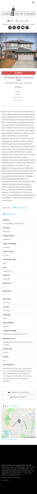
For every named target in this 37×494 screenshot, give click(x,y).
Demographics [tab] (10, 214)
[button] (2, 50)
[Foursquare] (27, 27)
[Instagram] (14, 27)
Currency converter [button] (19, 393)
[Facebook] (10, 27)
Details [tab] (7, 208)
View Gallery (19, 36)
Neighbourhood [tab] (21, 208)
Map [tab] (6, 406)
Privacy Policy (5, 480)
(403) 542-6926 (22, 21)
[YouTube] (23, 27)
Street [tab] (15, 406)
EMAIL (11, 21)
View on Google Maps (9, 439)
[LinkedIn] (19, 27)
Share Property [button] (19, 397)
